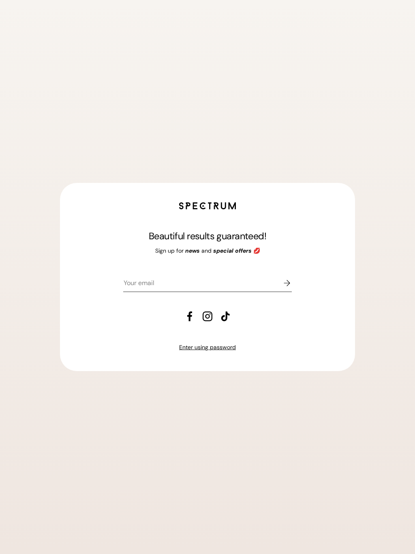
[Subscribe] (281, 283)
